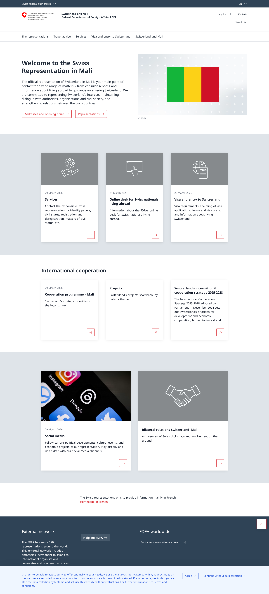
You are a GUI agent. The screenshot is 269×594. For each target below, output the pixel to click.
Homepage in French (94, 502)
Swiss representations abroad (160, 542)
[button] (35, 36)
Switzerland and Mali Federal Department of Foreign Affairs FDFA (88, 15)
